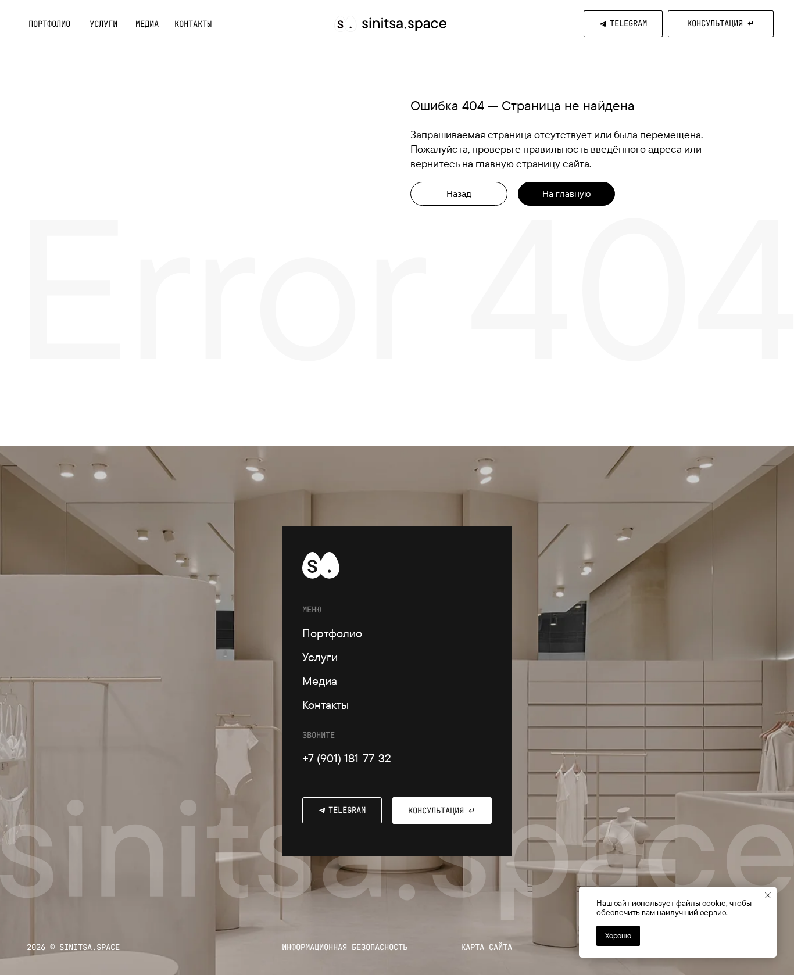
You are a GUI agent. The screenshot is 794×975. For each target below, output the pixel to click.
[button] (721, 23)
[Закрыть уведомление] (768, 895)
